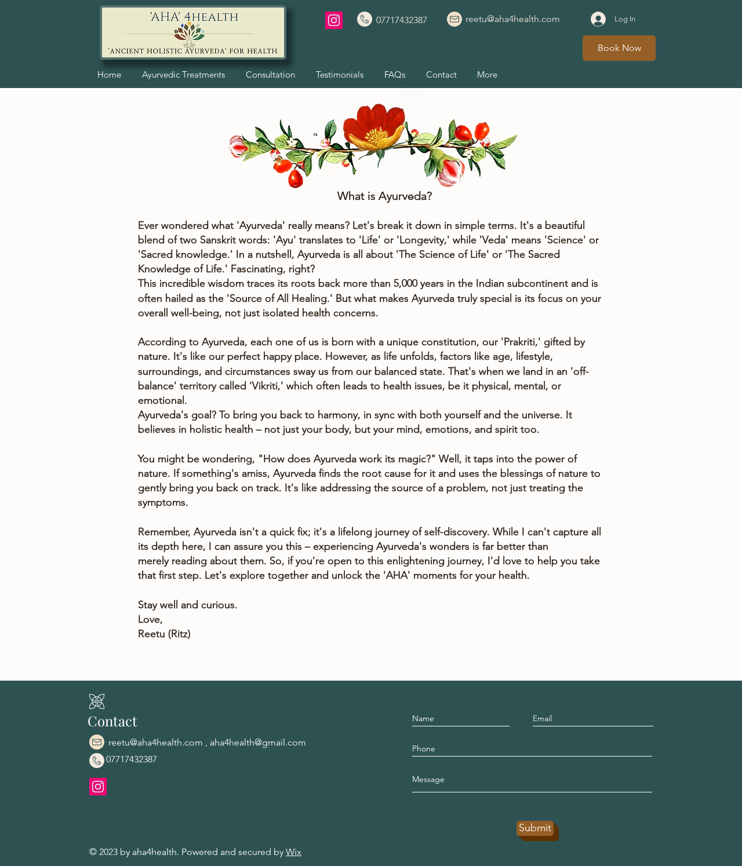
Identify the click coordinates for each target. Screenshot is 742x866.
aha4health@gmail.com (258, 742)
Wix (293, 851)
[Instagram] (334, 20)
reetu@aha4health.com (155, 742)
